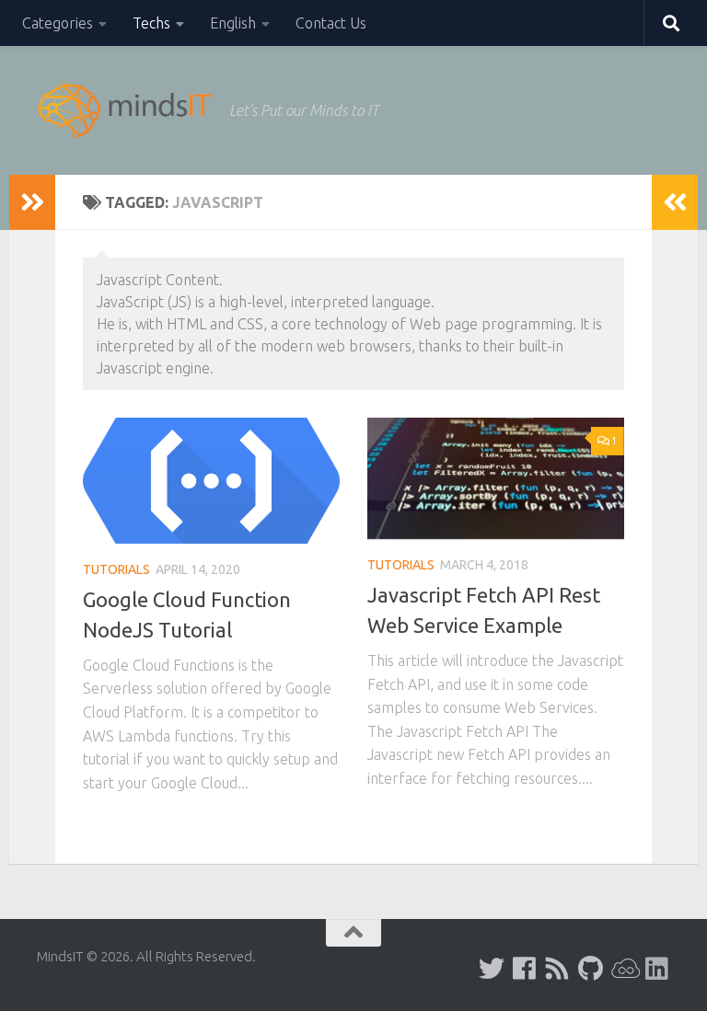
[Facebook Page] (525, 969)
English (233, 23)
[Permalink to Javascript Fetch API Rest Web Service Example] (495, 478)
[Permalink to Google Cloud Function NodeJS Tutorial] (211, 481)
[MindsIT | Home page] (124, 110)
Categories (57, 23)
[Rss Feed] (558, 969)
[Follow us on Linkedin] (657, 969)
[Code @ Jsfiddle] (624, 969)
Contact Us (331, 23)
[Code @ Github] (591, 969)
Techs (151, 23)
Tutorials (116, 569)
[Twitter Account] (491, 969)
